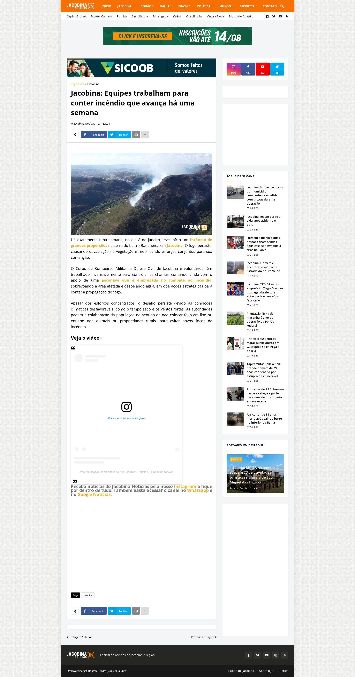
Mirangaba (160, 16)
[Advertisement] (141, 544)
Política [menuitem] (204, 6)
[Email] (136, 134)
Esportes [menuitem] (247, 6)
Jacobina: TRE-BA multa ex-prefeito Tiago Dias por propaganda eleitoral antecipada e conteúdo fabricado (265, 292)
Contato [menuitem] (270, 6)
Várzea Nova (215, 16)
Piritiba (122, 16)
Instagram (185, 486)
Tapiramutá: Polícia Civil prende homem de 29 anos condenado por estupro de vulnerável (264, 370)
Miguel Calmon (101, 16)
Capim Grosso (76, 16)
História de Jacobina (240, 671)
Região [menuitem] (146, 6)
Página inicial (78, 84)
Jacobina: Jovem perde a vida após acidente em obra (263, 221)
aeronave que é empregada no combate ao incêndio (156, 280)
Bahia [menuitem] (164, 6)
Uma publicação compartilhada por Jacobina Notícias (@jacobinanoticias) (126, 471)
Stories (283, 671)
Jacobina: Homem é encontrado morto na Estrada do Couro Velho (263, 267)
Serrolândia (140, 16)
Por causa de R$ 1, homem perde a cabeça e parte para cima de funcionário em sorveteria (265, 395)
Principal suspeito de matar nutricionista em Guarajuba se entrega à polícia (263, 345)
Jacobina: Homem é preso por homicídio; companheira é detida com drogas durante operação (265, 195)
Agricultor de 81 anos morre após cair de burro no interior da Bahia (264, 418)
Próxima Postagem (202, 637)
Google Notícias (94, 494)
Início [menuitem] (106, 6)
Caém (177, 16)
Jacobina (94, 84)
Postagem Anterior (80, 637)
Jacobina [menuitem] (124, 6)
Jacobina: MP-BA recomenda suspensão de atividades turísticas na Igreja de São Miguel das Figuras (253, 475)
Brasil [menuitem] (183, 6)
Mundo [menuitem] (225, 6)
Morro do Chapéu (241, 16)
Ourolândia (194, 16)
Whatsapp (198, 490)
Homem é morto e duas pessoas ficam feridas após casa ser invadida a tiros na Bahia (264, 244)
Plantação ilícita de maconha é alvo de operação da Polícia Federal (260, 320)
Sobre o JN (266, 671)
